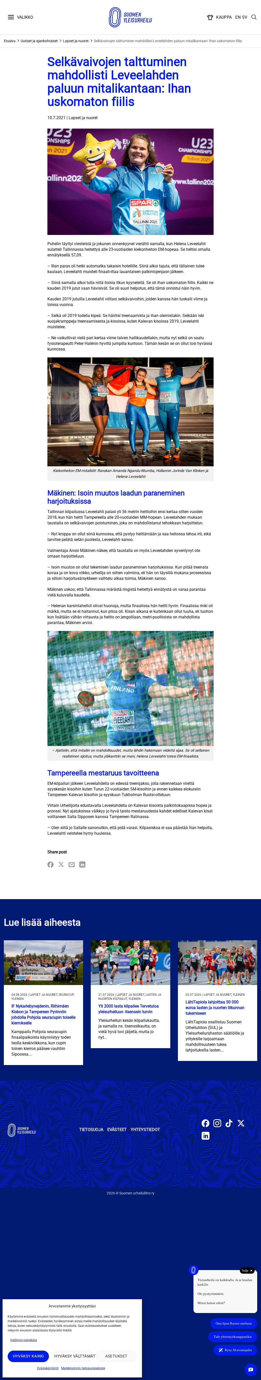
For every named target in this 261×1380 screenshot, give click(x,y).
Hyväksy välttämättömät (73, 1356)
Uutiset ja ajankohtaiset (39, 41)
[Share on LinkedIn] (82, 865)
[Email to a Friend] (72, 865)
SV (244, 17)
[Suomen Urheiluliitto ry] (130, 17)
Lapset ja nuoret (76, 41)
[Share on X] (61, 865)
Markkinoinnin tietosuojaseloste (83, 1368)
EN (238, 17)
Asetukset (116, 1356)
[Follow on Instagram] (217, 1123)
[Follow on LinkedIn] (206, 1136)
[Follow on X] (241, 1123)
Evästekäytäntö (48, 1368)
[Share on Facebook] (50, 865)
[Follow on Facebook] (206, 1123)
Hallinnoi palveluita (23, 1340)
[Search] (254, 17)
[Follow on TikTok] (229, 1123)
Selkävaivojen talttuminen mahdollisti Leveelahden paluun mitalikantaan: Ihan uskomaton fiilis (168, 41)
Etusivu (10, 41)
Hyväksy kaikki (28, 1356)
